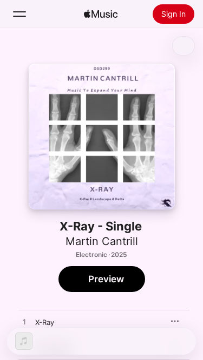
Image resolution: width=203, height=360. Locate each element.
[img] (100, 14)
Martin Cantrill (102, 241)
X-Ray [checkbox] (44, 322)
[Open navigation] (19, 14)
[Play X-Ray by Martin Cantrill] (24, 322)
